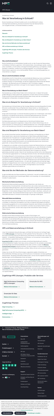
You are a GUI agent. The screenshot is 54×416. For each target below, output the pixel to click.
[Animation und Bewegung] (6, 377)
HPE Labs (23, 351)
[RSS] (6, 368)
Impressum (23, 358)
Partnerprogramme (42, 396)
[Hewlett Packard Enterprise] (6, 3)
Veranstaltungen (41, 340)
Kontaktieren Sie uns (42, 356)
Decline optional (20, 413)
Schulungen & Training (43, 362)
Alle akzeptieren (7, 413)
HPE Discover (41, 343)
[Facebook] (15, 365)
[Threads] (12, 365)
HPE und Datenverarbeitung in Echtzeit (12, 46)
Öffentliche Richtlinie (25, 366)
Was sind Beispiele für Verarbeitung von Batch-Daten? (16, 40)
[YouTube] (3, 368)
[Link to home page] (3, 328)
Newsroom (40, 348)
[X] (6, 365)
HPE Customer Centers (43, 375)
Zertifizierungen (41, 390)
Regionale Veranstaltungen (44, 346)
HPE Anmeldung (41, 378)
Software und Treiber (25, 384)
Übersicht (4, 33)
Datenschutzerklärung (27, 410)
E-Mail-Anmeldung (42, 364)
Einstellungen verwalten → (35, 413)
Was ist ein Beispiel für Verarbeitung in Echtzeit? (15, 36)
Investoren (23, 361)
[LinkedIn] (3, 365)
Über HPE (23, 339)
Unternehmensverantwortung (27, 348)
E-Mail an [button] (7, 352)
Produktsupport (24, 381)
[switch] (5, 377)
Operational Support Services (27, 374)
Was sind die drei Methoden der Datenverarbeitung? (16, 43)
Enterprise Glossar (42, 367)
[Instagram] (9, 365)
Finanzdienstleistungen (43, 370)
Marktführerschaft (25, 364)
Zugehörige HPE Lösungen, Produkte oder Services (16, 49)
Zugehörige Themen (7, 53)
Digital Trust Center (42, 359)
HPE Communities (42, 373)
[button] (47, 3)
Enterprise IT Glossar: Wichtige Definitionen (17, 328)
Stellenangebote (24, 346)
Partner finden (41, 393)
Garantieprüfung (24, 387)
